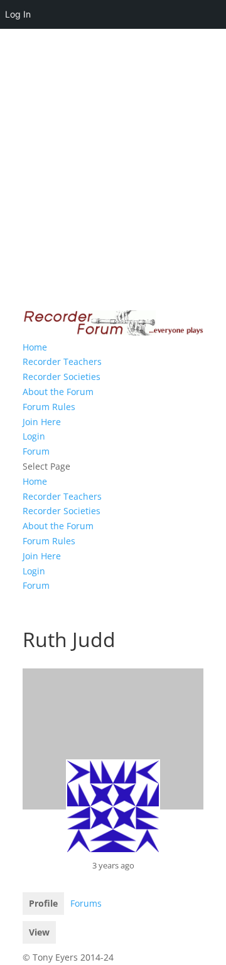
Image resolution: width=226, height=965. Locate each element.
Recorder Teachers (62, 361)
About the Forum (58, 392)
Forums (86, 903)
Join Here (42, 422)
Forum (36, 451)
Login (34, 436)
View (39, 932)
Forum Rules (49, 407)
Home (35, 347)
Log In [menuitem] (18, 14)
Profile (43, 903)
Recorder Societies (61, 376)
